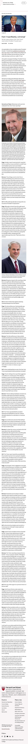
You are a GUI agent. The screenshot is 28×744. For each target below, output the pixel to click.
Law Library (4, 708)
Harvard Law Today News (7, 702)
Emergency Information (20, 713)
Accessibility (17, 725)
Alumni (3, 710)
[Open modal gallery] (14, 125)
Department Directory (19, 707)
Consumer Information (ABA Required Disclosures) (19, 717)
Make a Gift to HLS (19, 711)
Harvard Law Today (8, 2)
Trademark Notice (18, 728)
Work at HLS (4, 712)
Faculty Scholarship (7, 13)
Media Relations (18, 709)
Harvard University (6, 729)
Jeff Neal (11, 43)
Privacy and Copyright (19, 730)
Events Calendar (18, 702)
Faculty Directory (5, 706)
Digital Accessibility (19, 727)
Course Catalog (5, 704)
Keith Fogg (21, 80)
